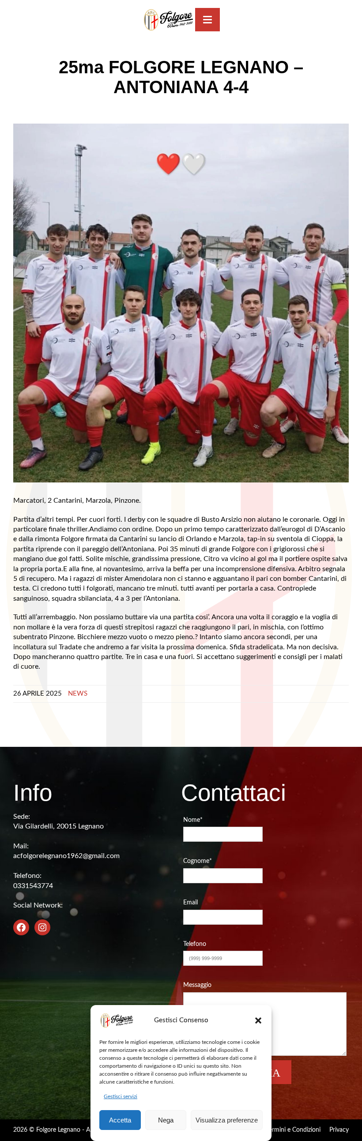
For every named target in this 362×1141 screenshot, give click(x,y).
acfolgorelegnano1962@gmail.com (66, 855)
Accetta (120, 1120)
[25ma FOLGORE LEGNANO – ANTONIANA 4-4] (181, 303)
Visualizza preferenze (227, 1120)
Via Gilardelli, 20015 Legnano (58, 826)
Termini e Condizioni (293, 1130)
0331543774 (33, 885)
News (77, 693)
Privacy (339, 1130)
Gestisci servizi (120, 1096)
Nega (165, 1120)
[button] (258, 1020)
